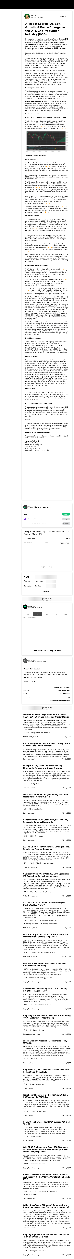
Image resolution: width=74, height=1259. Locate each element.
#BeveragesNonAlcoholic (49, 924)
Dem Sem (26, 759)
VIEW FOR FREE (47, 567)
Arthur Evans (27, 867)
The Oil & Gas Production (52, 60)
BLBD (26, 952)
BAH (25, 863)
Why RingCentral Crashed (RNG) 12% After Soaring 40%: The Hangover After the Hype (47, 1016)
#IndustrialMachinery (37, 1084)
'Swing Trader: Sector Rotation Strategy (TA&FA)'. (44, 43)
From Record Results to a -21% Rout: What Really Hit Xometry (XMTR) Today (45, 1096)
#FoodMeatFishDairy (31, 1194)
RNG (25, 1030)
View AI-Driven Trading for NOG (47, 650)
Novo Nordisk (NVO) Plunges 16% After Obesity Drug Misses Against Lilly (45, 989)
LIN (25, 809)
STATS (46, 543)
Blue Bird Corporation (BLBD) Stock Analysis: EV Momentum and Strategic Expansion (45, 935)
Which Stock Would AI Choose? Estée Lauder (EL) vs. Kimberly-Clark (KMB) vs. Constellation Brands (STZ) (46, 1176)
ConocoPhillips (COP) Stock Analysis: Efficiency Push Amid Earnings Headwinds (45, 821)
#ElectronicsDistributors (39, 1111)
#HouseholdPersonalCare (48, 921)
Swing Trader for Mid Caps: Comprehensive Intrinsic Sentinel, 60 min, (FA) (45, 533)
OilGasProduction (36, 678)
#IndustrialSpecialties (38, 1164)
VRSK (31, 863)
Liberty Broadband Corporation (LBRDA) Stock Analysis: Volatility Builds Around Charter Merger (46, 715)
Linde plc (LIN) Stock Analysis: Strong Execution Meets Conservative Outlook (45, 795)
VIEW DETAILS (65, 543)
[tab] (28, 614)
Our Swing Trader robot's (34, 101)
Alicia (25, 1063)
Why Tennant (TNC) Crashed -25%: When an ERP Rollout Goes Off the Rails (46, 1071)
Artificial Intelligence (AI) (59, 39)
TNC (25, 1084)
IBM (25, 978)
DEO (25, 921)
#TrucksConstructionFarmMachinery (43, 952)
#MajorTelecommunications (40, 733)
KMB (25, 1191)
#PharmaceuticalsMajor (43, 1005)
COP (25, 836)
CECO (26, 1164)
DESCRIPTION (28, 543)
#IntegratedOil (35, 784)
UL (36, 921)
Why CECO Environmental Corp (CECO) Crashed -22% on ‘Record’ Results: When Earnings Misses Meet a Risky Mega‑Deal (45, 1149)
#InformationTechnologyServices (40, 978)
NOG (37, 114)
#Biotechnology (36, 1136)
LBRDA (26, 733)
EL (36, 1191)
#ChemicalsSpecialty (36, 809)
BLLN (26, 1059)
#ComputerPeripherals (38, 1251)
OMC (26, 892)
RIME (26, 1251)
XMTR (26, 1111)
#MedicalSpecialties (37, 1059)
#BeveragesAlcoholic (31, 924)
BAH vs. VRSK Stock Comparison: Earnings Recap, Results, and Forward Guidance (46, 848)
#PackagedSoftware (37, 1030)
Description (28, 586)
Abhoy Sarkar (27, 737)
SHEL (26, 784)
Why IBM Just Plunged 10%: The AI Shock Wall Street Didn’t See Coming (44, 964)
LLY (31, 1005)
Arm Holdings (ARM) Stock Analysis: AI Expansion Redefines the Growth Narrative (46, 744)
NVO (25, 1005)
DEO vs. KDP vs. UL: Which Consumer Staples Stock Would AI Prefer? (44, 904)
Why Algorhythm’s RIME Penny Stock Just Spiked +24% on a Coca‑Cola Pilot (46, 1235)
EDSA (26, 1136)
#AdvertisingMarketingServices (41, 892)
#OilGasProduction (36, 836)
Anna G (33, 15)
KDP (31, 921)
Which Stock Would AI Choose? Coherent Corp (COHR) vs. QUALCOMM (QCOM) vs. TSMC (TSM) (46, 1206)
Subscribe (46, 591)
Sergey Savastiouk (29, 982)
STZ (31, 1191)
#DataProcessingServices (45, 863)
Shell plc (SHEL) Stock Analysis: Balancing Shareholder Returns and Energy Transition (43, 767)
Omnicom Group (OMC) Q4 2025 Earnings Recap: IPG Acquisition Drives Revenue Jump (46, 875)
